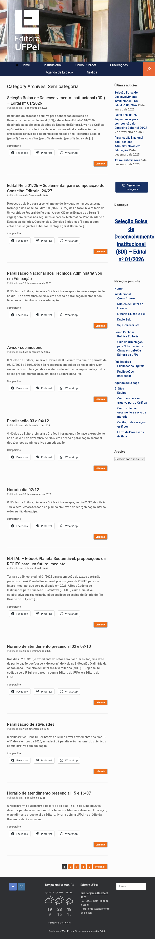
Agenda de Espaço (59, 72)
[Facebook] (13, 887)
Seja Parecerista (128, 325)
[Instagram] (21, 887)
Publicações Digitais (131, 366)
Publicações (119, 65)
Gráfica (92, 72)
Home (26, 65)
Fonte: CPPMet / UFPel (59, 922)
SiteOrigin (100, 931)
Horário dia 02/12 (23, 489)
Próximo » (100, 867)
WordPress (68, 931)
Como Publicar (85, 65)
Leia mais (100, 163)
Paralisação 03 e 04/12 (28, 420)
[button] (149, 69)
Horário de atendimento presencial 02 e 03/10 (49, 646)
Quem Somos (126, 298)
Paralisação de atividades (30, 724)
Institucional (52, 65)
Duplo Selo (124, 319)
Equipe (121, 392)
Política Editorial (128, 336)
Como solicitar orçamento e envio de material (131, 412)
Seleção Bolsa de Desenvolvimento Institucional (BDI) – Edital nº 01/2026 (131, 240)
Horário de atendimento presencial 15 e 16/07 (49, 793)
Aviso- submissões (24, 347)
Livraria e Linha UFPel (131, 313)
